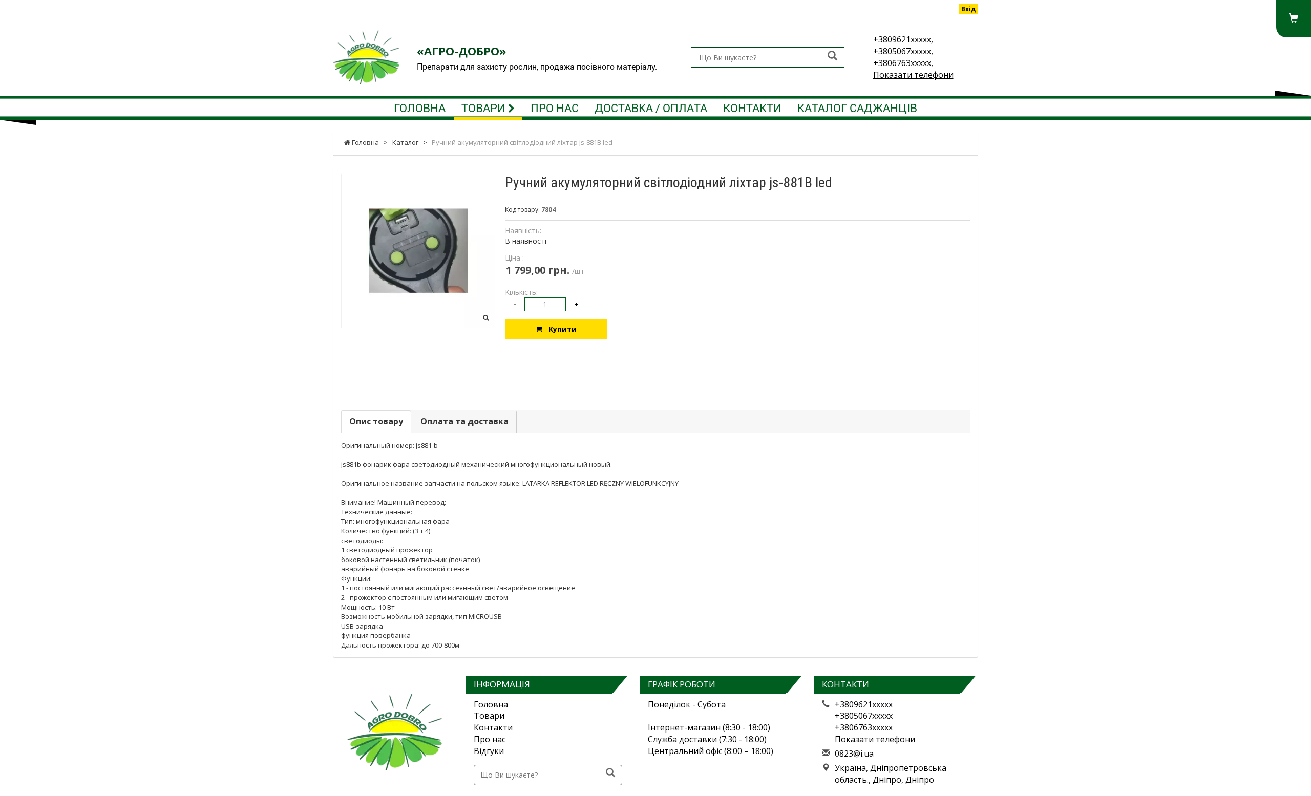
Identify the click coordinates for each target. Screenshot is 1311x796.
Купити (559, 329)
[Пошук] (832, 56)
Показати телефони (913, 74)
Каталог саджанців (857, 107)
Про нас (555, 107)
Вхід (968, 9)
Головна (420, 107)
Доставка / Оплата (651, 107)
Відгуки (489, 751)
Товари (484, 107)
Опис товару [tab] (376, 421)
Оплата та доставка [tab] (464, 421)
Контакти (752, 107)
